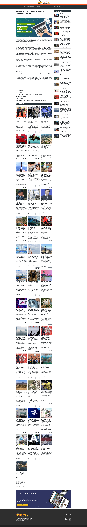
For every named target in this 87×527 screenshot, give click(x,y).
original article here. (42, 100)
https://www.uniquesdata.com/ (21, 96)
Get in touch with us (42, 79)
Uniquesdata (23, 46)
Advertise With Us (68, 518)
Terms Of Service (68, 519)
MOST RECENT (29, 6)
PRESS (33, 6)
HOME (23, 6)
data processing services (42, 66)
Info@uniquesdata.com (20, 90)
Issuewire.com (33, 44)
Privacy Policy (68, 520)
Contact (69, 517)
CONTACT (38, 6)
